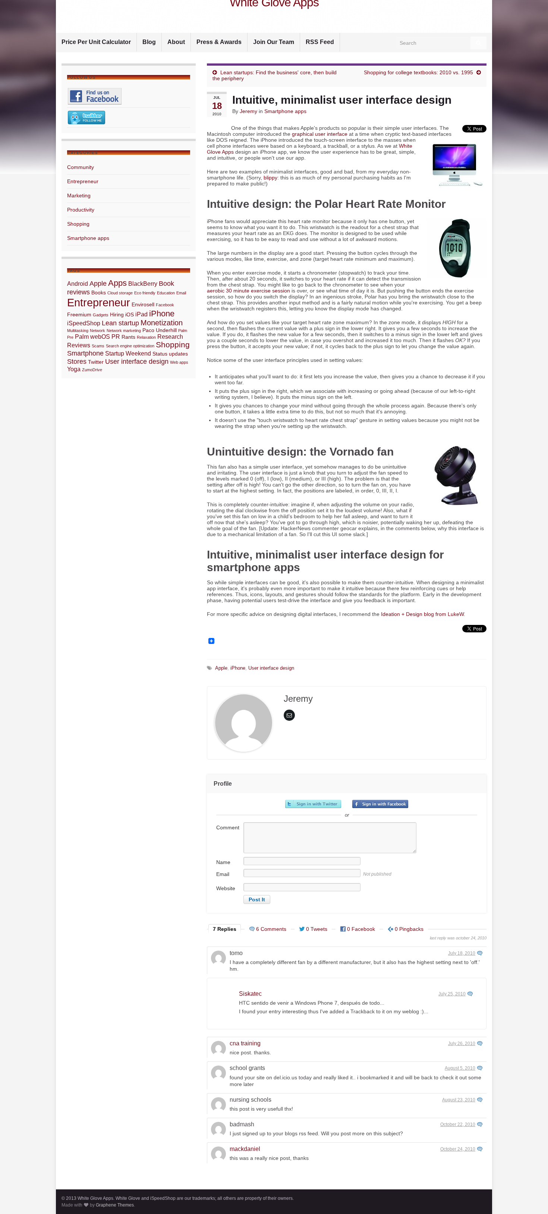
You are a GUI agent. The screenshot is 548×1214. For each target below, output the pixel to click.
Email (222, 874)
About (176, 42)
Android (77, 283)
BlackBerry (142, 283)
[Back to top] (531, 1197)
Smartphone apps (285, 111)
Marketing (79, 195)
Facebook (165, 305)
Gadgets (100, 315)
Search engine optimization (130, 346)
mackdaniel (245, 1149)
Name (223, 862)
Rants (128, 337)
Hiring (117, 314)
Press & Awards (219, 42)
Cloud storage (120, 293)
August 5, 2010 (460, 1068)
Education (166, 293)
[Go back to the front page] (274, 16)
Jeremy (248, 111)
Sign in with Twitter (313, 804)
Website (225, 888)
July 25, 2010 (452, 993)
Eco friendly (144, 293)
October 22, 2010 (457, 1124)
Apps (117, 283)
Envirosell (143, 304)
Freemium (79, 314)
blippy (270, 178)
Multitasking (77, 330)
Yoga (74, 369)
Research (170, 336)
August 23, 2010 (458, 1099)
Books (98, 292)
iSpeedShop (83, 323)
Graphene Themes (115, 1205)
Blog (149, 42)
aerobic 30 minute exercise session (248, 291)
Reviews (78, 345)
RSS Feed (320, 42)
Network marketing (124, 330)
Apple (221, 668)
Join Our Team (273, 42)
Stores (76, 361)
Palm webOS (92, 336)
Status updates (170, 354)
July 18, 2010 (461, 953)
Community (80, 167)
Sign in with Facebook (380, 804)
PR (115, 336)
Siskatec (250, 994)
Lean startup (120, 323)
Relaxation (146, 337)
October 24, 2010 (457, 1149)
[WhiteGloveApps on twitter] (86, 117)
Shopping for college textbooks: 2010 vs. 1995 (418, 72)
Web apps (179, 362)
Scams (98, 346)
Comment (227, 827)
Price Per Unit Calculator (96, 42)
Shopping (78, 224)
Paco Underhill (159, 330)
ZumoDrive (92, 369)
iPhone (237, 668)
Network (97, 330)
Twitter (96, 362)
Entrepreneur (82, 181)
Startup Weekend (128, 353)
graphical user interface (319, 134)
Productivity (80, 210)
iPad (141, 314)
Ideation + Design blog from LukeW (422, 614)
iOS (129, 314)
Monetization (162, 323)
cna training (245, 1043)
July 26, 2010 (461, 1043)
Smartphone (85, 353)
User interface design (271, 668)
